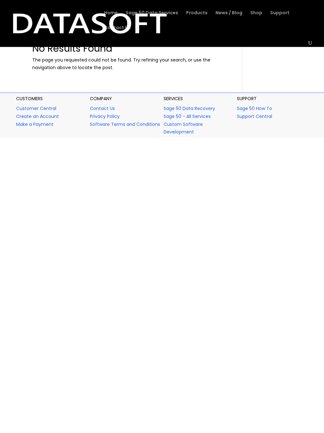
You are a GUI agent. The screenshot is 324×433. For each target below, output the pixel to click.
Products (197, 13)
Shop (256, 13)
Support (280, 13)
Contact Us (117, 28)
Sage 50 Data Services (152, 13)
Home (111, 13)
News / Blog (228, 13)
